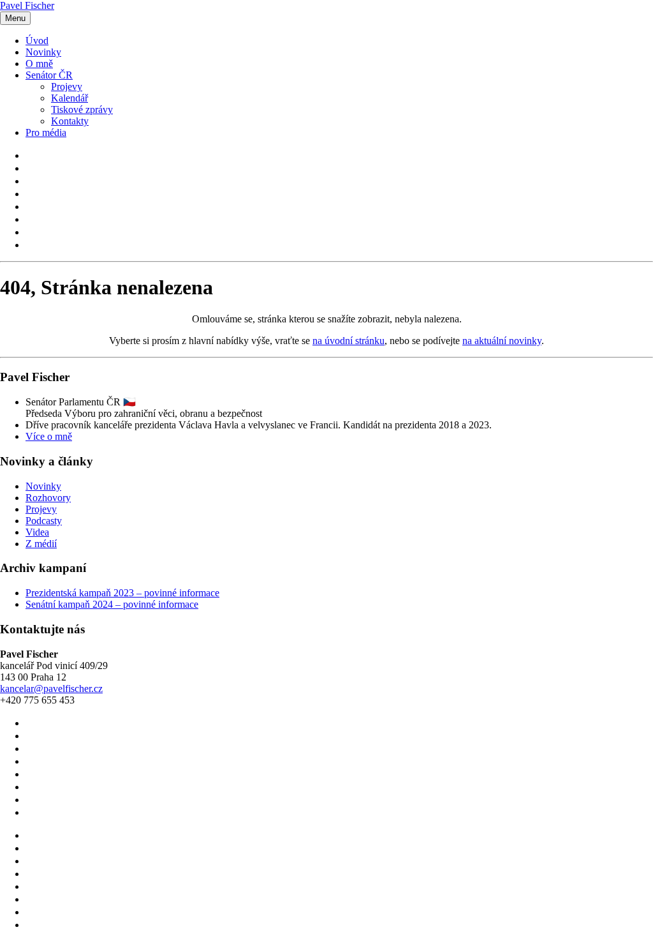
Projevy (66, 86)
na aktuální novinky (501, 340)
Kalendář (69, 98)
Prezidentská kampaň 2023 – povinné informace (122, 592)
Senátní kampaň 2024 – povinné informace (112, 604)
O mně (39, 63)
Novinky (43, 52)
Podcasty (44, 520)
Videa (37, 532)
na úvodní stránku (348, 340)
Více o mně (49, 436)
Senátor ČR (49, 75)
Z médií (41, 543)
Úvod (37, 40)
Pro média (46, 132)
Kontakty (70, 121)
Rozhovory (48, 497)
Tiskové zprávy (82, 109)
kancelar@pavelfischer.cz (51, 688)
